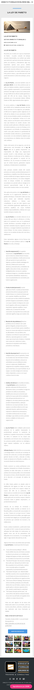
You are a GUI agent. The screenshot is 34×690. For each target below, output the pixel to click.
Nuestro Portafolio (17, 631)
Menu (29, 2)
